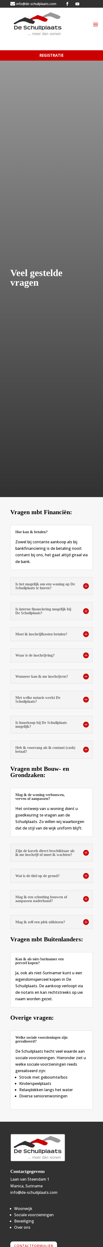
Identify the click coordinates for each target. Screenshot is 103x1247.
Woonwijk (23, 1208)
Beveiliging (24, 1221)
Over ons (22, 1227)
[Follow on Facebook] (67, 4)
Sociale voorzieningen (34, 1214)
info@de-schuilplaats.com (33, 1192)
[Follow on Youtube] (77, 4)
